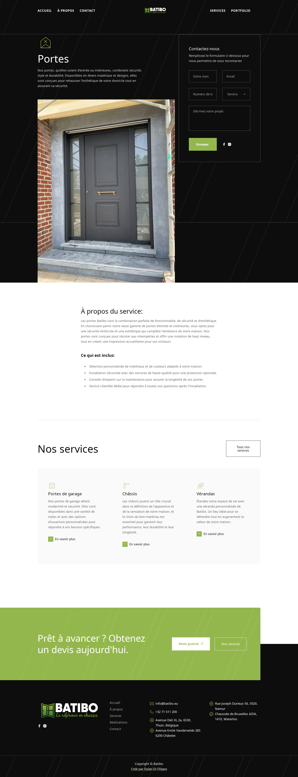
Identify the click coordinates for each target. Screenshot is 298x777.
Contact (87, 10)
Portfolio (240, 10)
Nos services (230, 644)
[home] (155, 10)
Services (218, 10)
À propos (116, 709)
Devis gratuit (191, 644)
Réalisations (118, 722)
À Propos (65, 10)
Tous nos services (243, 448)
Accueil (45, 10)
